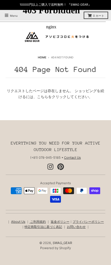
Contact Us (72, 158)
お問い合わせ (76, 227)
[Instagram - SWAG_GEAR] (50, 166)
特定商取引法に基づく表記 (43, 227)
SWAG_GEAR (62, 243)
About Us (18, 222)
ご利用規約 (37, 222)
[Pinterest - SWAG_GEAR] (60, 166)
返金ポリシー (60, 222)
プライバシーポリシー (88, 222)
